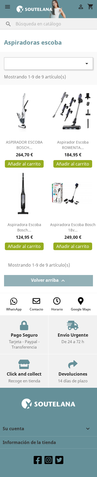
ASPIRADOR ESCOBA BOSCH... (24, 145)
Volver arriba (48, 280)
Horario (57, 309)
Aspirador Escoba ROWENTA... (73, 145)
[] (3, 18)
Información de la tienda (29, 442)
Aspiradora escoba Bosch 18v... (73, 227)
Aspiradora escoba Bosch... (24, 227)
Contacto (36, 309)
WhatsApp (14, 309)
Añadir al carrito (24, 164)
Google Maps (81, 309)
